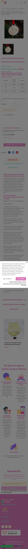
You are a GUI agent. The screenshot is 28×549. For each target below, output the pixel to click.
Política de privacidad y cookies (17, 282)
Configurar (7, 279)
